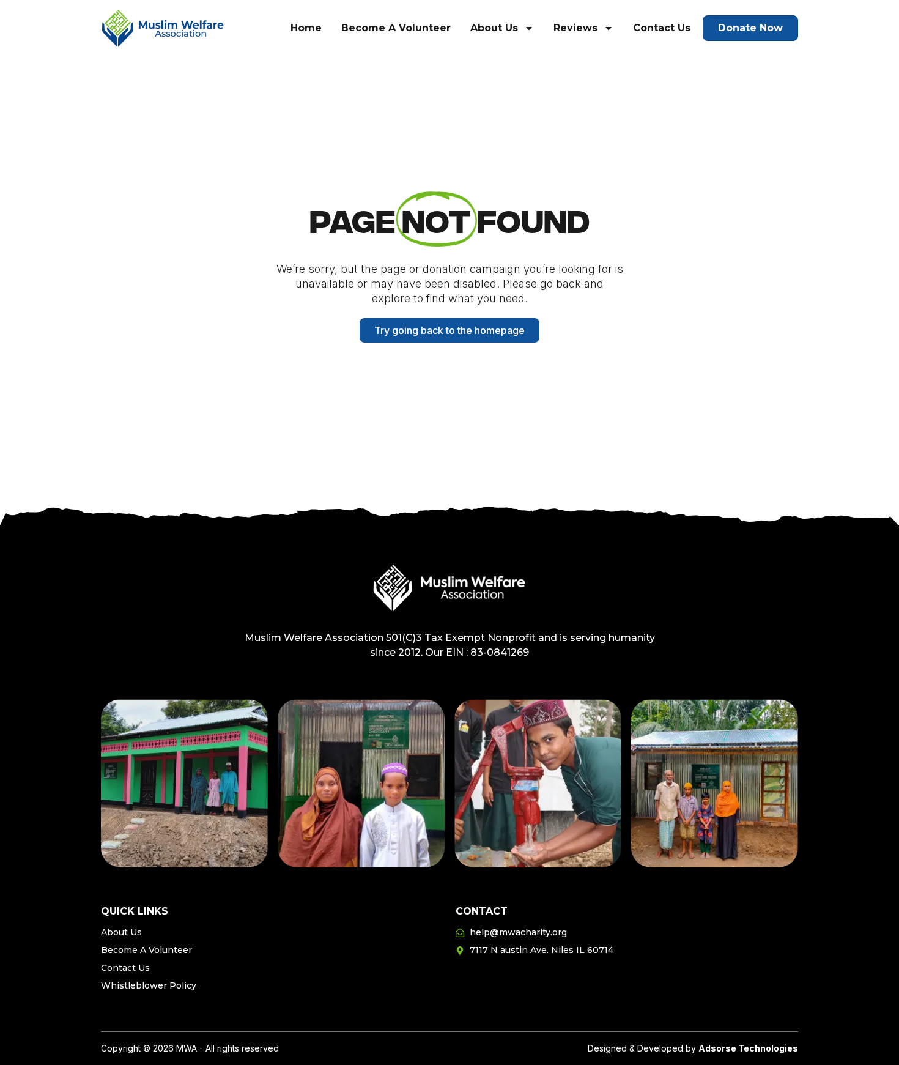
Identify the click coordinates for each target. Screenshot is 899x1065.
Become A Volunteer (396, 28)
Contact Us (661, 28)
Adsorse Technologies (748, 1048)
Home (306, 28)
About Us (494, 28)
